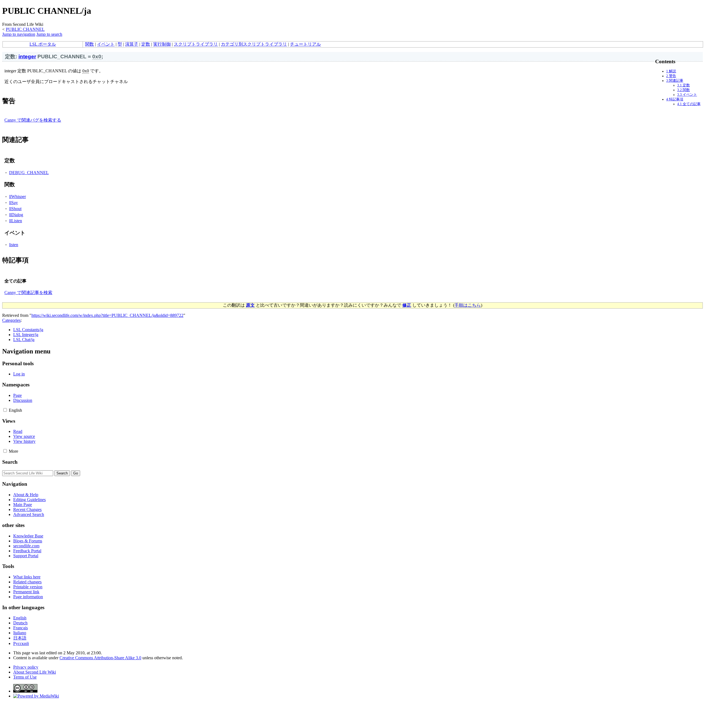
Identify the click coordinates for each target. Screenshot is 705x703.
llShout (15, 208)
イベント (106, 44)
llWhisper (17, 196)
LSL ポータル (42, 44)
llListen (15, 220)
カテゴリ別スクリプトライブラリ (254, 44)
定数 (145, 44)
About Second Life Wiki (34, 672)
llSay (13, 202)
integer (27, 56)
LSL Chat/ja (23, 339)
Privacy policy (25, 667)
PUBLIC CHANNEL (25, 29)
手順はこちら (467, 305)
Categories (11, 320)
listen (13, 244)
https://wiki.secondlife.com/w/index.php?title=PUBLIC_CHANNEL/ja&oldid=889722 (107, 315)
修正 (406, 305)
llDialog (16, 214)
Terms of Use (25, 677)
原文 (250, 305)
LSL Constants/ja (28, 329)
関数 (89, 44)
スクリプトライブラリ (196, 44)
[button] (5, 410)
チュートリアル (305, 44)
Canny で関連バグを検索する (32, 120)
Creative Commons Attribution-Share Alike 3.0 (100, 657)
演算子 (131, 44)
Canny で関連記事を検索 (28, 292)
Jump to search (49, 34)
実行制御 (162, 44)
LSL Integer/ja (25, 334)
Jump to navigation (18, 34)
